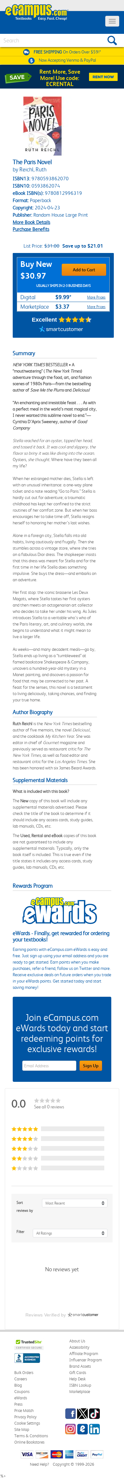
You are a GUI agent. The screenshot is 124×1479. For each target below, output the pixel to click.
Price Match (24, 1410)
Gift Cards (77, 1372)
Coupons (22, 1391)
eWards (20, 1398)
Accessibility (79, 1347)
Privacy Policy (25, 1416)
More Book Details (31, 222)
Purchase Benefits (31, 229)
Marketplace (79, 1391)
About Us (77, 1341)
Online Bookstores (29, 1442)
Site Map (21, 1429)
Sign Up (91, 1065)
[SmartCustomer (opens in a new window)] (61, 330)
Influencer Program (85, 1360)
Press (18, 1404)
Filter (20, 1231)
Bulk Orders (23, 1372)
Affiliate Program (83, 1353)
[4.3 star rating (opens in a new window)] (75, 320)
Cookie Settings (27, 1423)
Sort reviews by (25, 1206)
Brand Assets (80, 1366)
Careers (20, 1379)
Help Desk (77, 1379)
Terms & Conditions (31, 1435)
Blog (18, 1385)
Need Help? (39, 1464)
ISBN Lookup (80, 1385)
